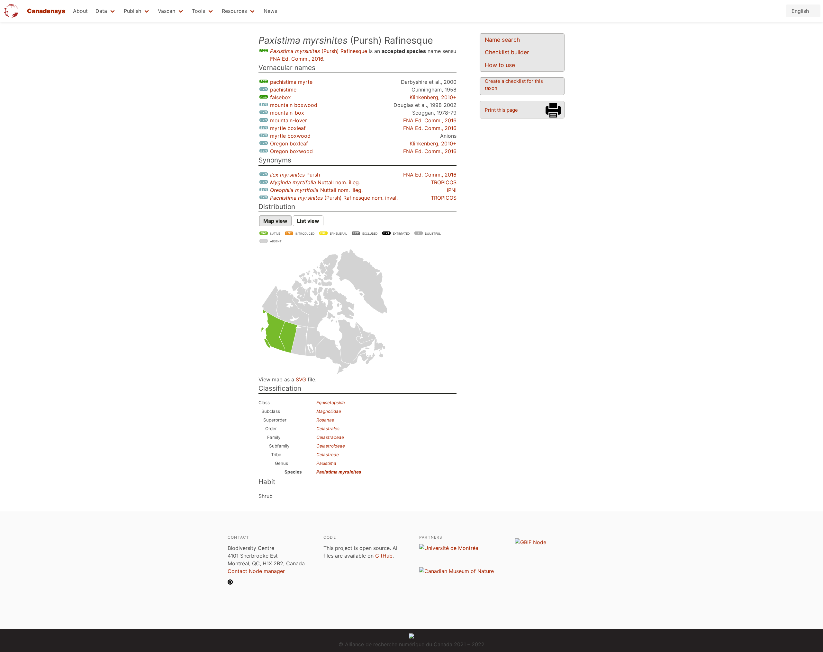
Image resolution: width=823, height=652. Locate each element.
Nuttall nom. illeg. (315, 182)
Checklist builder (507, 52)
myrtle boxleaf (288, 128)
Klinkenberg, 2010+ (433, 97)
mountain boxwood (293, 105)
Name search (502, 39)
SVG (301, 379)
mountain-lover (288, 120)
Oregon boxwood (291, 151)
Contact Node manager (256, 571)
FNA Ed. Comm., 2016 (296, 59)
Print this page (501, 110)
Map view (275, 221)
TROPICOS (444, 182)
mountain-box (287, 112)
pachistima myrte (291, 82)
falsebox (280, 97)
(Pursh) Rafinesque (318, 51)
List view (308, 221)
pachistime (283, 89)
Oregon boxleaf (289, 143)
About (80, 11)
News (270, 11)
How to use (500, 65)
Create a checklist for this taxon (514, 84)
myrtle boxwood (290, 136)
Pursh (295, 174)
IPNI (452, 190)
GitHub (384, 555)
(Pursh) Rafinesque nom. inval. (334, 198)
